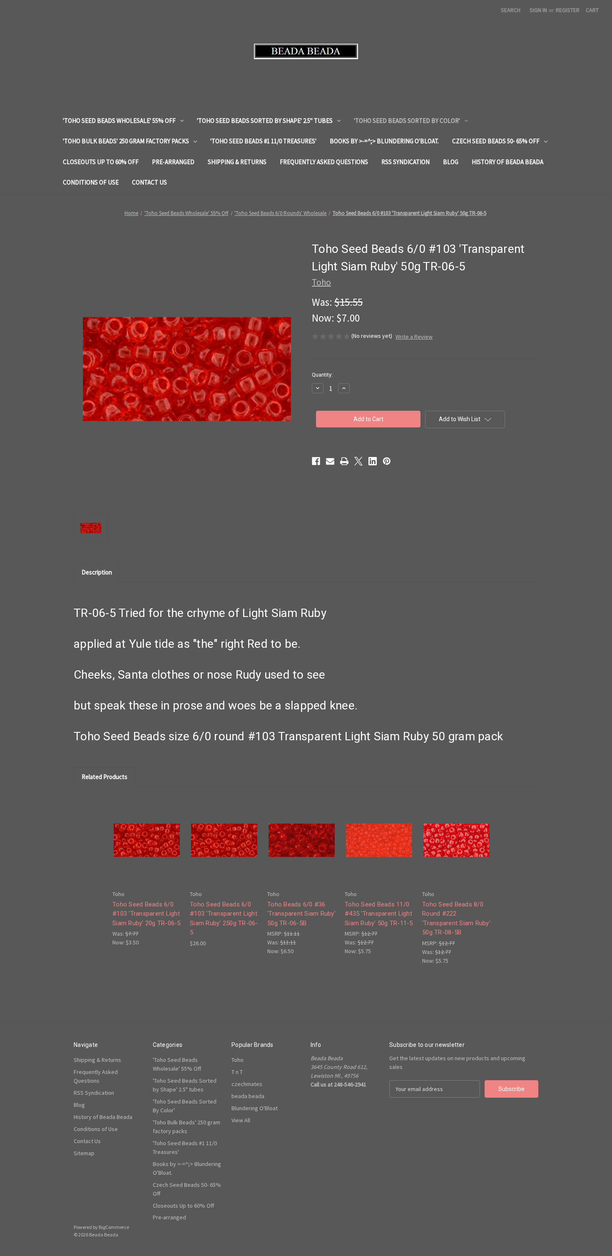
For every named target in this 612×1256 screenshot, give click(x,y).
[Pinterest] (387, 461)
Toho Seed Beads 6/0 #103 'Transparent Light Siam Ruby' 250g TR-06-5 (224, 918)
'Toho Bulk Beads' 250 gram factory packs (126, 141)
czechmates (246, 1084)
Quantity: (322, 375)
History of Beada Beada (507, 162)
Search (510, 10)
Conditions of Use (91, 182)
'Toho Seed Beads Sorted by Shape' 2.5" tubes (265, 121)
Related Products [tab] (104, 777)
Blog (450, 162)
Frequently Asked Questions (324, 162)
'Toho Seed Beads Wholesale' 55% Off (119, 121)
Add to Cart (147, 847)
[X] (358, 461)
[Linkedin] (372, 461)
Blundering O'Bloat (254, 1108)
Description (97, 572)
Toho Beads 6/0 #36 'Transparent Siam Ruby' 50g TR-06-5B (301, 914)
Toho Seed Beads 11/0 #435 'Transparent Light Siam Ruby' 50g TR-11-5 (379, 914)
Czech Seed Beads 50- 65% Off (496, 141)
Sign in (538, 10)
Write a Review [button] (414, 336)
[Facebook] (316, 461)
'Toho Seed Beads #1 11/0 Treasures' (263, 141)
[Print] (344, 461)
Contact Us (149, 182)
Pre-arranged (173, 162)
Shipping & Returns (237, 162)
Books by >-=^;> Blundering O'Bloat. (384, 141)
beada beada (247, 1096)
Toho (237, 1060)
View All (240, 1120)
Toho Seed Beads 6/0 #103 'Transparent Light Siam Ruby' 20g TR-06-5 (146, 914)
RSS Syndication (405, 162)
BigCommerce (114, 1227)
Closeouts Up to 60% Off (101, 162)
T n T (237, 1072)
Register (568, 10)
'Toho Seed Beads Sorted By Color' (407, 121)
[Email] (330, 461)
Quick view (146, 833)
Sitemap (84, 1153)
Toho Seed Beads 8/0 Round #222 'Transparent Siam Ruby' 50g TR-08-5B (456, 918)
